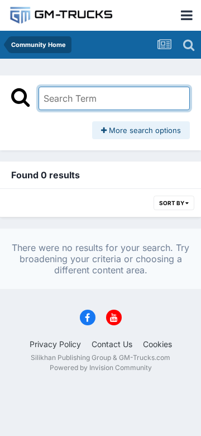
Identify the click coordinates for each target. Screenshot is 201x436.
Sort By (172, 203)
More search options (144, 130)
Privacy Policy (55, 344)
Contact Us (112, 344)
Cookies (157, 344)
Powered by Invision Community (101, 367)
